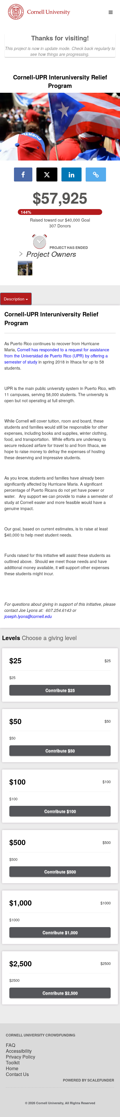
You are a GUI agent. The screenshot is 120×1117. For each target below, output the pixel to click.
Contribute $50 (60, 750)
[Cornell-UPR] (25, 268)
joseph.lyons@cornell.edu (28, 616)
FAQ (10, 1045)
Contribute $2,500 (60, 993)
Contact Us (17, 1074)
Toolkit (13, 1062)
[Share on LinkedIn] (71, 174)
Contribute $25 (60, 690)
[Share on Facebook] (23, 174)
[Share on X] (46, 174)
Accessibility (19, 1050)
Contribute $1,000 (60, 932)
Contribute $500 (60, 871)
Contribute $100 (60, 811)
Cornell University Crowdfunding (40, 1035)
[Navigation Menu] (110, 12)
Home (12, 1068)
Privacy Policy (20, 1056)
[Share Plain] (96, 174)
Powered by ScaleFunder (88, 1080)
